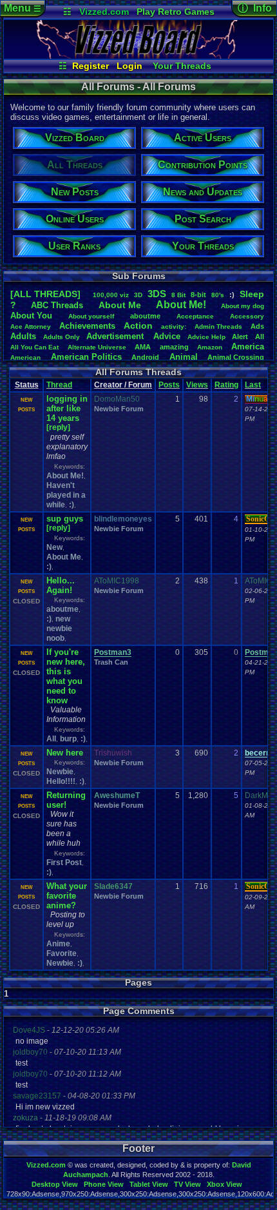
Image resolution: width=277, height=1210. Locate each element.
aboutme (145, 316)
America (247, 346)
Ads (257, 326)
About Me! (65, 475)
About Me (63, 556)
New (54, 547)
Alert (240, 336)
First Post (64, 862)
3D (138, 294)
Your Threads (182, 66)
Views (197, 384)
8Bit (178, 294)
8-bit (198, 294)
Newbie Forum (119, 409)
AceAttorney (30, 326)
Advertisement (116, 336)
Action (138, 325)
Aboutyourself (91, 316)
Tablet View (148, 1184)
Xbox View (224, 1184)
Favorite (61, 953)
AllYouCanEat (34, 347)
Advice (166, 336)
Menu (22, 8)
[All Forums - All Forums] (138, 55)
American (25, 357)
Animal (183, 357)
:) (71, 504)
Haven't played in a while (66, 495)
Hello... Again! (60, 585)
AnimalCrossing (235, 357)
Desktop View (55, 1184)
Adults (23, 336)
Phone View (104, 1184)
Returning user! (66, 800)
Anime (58, 943)
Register (90, 66)
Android (145, 357)
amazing (174, 347)
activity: (173, 326)
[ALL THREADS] (45, 294)
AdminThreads (218, 326)
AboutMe (120, 305)
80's (217, 294)
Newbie (59, 771)
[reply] (58, 427)
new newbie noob (59, 628)
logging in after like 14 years (67, 408)
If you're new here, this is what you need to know (65, 676)
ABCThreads (57, 305)
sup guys (64, 518)
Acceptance (195, 316)
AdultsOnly (61, 336)
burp (68, 738)
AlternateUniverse (97, 347)
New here (64, 752)
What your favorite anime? (66, 895)
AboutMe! (181, 304)
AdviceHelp (206, 336)
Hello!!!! (60, 781)
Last (253, 384)
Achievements (87, 326)
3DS (157, 293)
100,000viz (111, 294)
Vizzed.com (104, 11)
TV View (187, 1184)
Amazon (209, 347)
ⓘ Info (255, 8)
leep (252, 294)
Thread (59, 384)
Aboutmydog (242, 305)
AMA (143, 347)
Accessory (247, 316)
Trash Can (111, 662)
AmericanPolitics (86, 357)
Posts (169, 384)
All (259, 336)
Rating (226, 384)
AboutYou (31, 315)
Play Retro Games (176, 11)
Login (129, 66)
